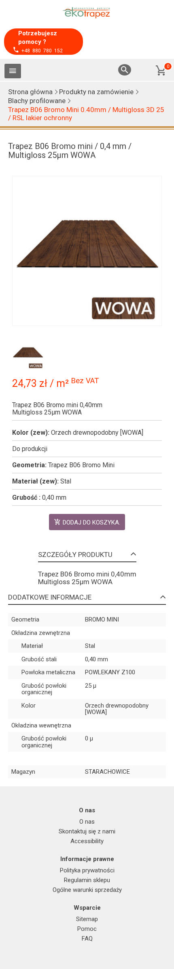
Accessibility (87, 841)
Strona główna (30, 92)
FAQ (87, 938)
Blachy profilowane (37, 101)
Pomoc (87, 928)
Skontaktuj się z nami (87, 831)
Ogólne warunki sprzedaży (87, 889)
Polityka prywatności (87, 870)
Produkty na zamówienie (96, 92)
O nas (87, 821)
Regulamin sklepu (87, 880)
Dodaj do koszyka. (91, 522)
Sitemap (87, 919)
